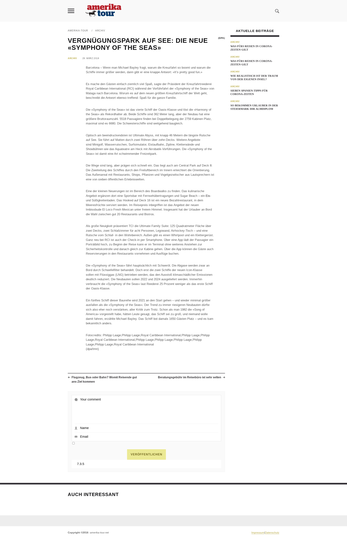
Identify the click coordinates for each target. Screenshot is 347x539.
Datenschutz (272, 532)
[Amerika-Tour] (103, 10)
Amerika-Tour (78, 30)
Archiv (100, 30)
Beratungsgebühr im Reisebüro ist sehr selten (189, 377)
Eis (208, 196)
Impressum (257, 532)
